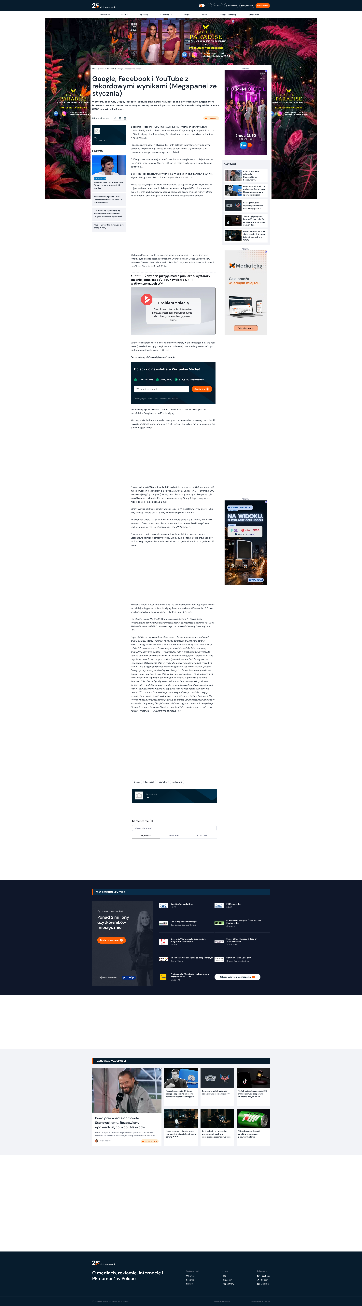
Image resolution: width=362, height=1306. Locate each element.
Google (137, 782)
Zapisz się (199, 388)
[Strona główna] (104, 5)
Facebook (149, 782)
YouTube (163, 782)
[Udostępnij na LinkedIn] (125, 118)
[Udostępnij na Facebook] (121, 118)
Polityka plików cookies (260, 1301)
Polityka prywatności (222, 1301)
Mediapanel (177, 782)
